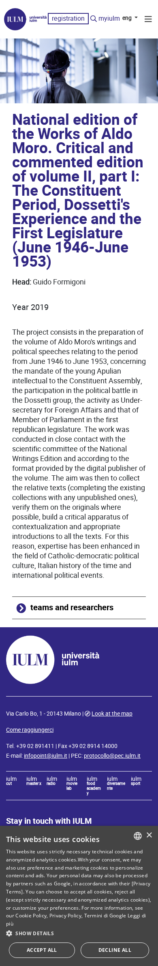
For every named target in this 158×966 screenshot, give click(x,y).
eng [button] (127, 18)
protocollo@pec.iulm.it (112, 756)
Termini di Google (105, 915)
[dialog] (79, 896)
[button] (79, 933)
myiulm (109, 18)
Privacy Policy (65, 915)
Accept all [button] (42, 950)
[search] (93, 19)
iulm (11, 781)
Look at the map (112, 714)
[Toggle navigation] (148, 20)
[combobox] (138, 836)
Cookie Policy (31, 915)
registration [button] (68, 18)
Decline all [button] (114, 950)
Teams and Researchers (71, 607)
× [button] (149, 835)
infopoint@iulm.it (45, 756)
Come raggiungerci (29, 730)
